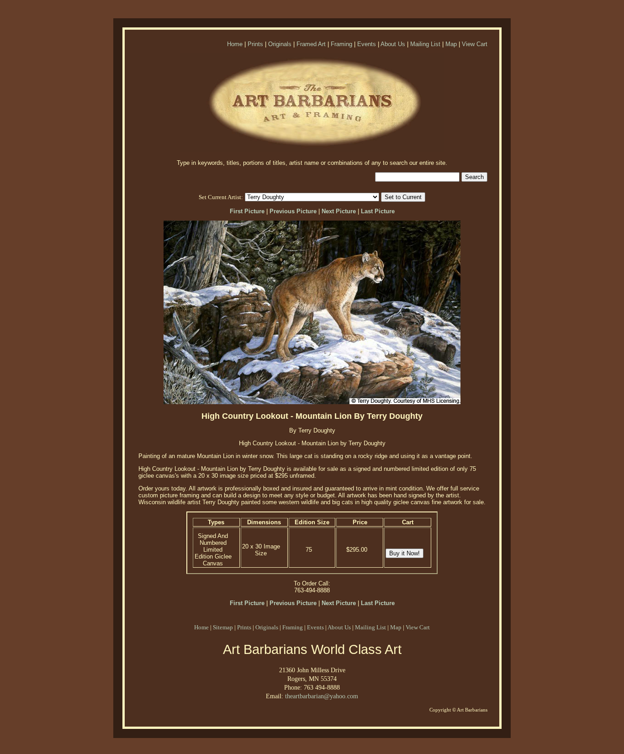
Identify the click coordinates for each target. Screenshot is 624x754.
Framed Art (311, 44)
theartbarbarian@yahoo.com (321, 696)
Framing (341, 44)
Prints (255, 44)
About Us (393, 44)
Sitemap (223, 627)
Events (366, 44)
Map (451, 44)
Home (235, 44)
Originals (279, 44)
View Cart (474, 44)
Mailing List (425, 44)
